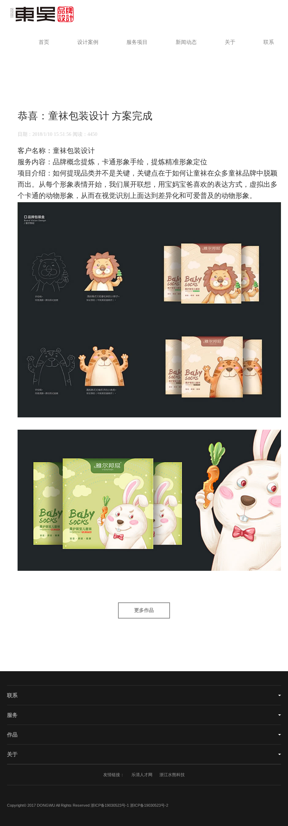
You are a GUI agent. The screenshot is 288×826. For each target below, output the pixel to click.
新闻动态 (186, 42)
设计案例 (87, 42)
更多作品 (144, 610)
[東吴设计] (38, 14)
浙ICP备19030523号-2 (149, 805)
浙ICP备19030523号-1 (110, 805)
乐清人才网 (141, 774)
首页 (44, 42)
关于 (230, 42)
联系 (268, 42)
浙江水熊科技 (172, 774)
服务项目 (137, 42)
